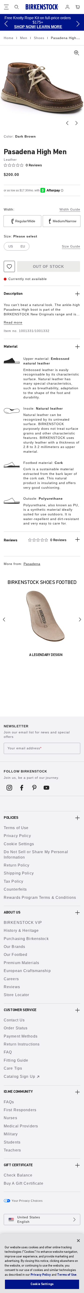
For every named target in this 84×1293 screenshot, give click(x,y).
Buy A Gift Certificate (23, 1183)
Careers (11, 979)
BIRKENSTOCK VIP (23, 923)
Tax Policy (13, 881)
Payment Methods (21, 1036)
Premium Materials (21, 963)
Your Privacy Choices (27, 1200)
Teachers (12, 1150)
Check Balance (18, 1175)
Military (11, 1134)
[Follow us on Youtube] (46, 787)
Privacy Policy (17, 836)
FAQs (9, 1102)
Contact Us (14, 1020)
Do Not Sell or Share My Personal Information (36, 854)
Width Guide (70, 209)
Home (9, 38)
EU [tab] (23, 246)
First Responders (20, 1110)
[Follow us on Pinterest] (34, 787)
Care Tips (13, 1068)
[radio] (22, 221)
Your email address (24, 748)
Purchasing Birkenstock (26, 939)
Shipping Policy (19, 873)
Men (24, 38)
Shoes (40, 38)
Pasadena (32, 564)
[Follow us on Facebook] (22, 787)
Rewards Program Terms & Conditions (40, 898)
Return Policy (17, 865)
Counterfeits (15, 889)
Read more (13, 322)
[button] (6, 24)
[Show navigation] (6, 7)
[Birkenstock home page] (42, 7)
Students (12, 1142)
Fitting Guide (16, 1060)
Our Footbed (15, 955)
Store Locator (16, 995)
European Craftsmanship (27, 971)
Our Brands (14, 947)
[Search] (16, 7)
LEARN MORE (20, 27)
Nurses (10, 1118)
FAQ (8, 1052)
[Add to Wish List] (9, 266)
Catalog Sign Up (19, 1076)
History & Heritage (21, 930)
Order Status (16, 1028)
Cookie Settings (19, 844)
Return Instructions (22, 1044)
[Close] (78, 1240)
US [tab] (10, 246)
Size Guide (71, 246)
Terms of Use (16, 828)
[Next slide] (76, 123)
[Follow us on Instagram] (9, 787)
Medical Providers (21, 1126)
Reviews (12, 987)
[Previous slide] (67, 123)
